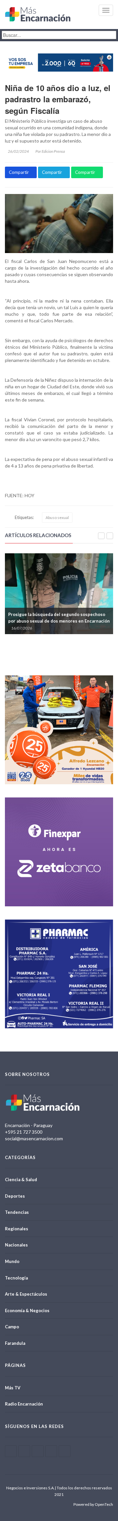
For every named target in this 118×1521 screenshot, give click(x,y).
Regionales (16, 1228)
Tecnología (16, 1277)
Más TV (12, 1387)
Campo (12, 1326)
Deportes (15, 1196)
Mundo (12, 1261)
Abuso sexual (57, 517)
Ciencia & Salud (21, 1179)
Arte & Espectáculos (26, 1294)
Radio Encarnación (24, 1404)
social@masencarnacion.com (34, 1138)
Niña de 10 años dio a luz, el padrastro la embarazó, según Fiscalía (57, 99)
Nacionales (16, 1244)
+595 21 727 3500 (23, 1132)
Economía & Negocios (27, 1310)
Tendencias (17, 1212)
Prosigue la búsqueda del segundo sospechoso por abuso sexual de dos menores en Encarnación (51, 618)
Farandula (15, 1343)
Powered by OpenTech (93, 1504)
